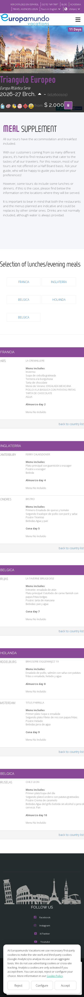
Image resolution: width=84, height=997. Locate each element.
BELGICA (23, 300)
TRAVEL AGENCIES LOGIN (25, 9)
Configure (42, 985)
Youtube (45, 941)
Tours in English (49, 9)
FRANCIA (23, 282)
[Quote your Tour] (68, 105)
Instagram (44, 925)
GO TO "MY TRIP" (50, 4)
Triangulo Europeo (28, 79)
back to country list (71, 424)
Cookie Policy (55, 976)
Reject (18, 985)
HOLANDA (58, 300)
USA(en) (73, 9)
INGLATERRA (59, 282)
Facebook (44, 917)
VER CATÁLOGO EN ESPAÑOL (24, 4)
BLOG (64, 4)
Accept (65, 985)
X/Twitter (45, 933)
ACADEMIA (75, 4)
